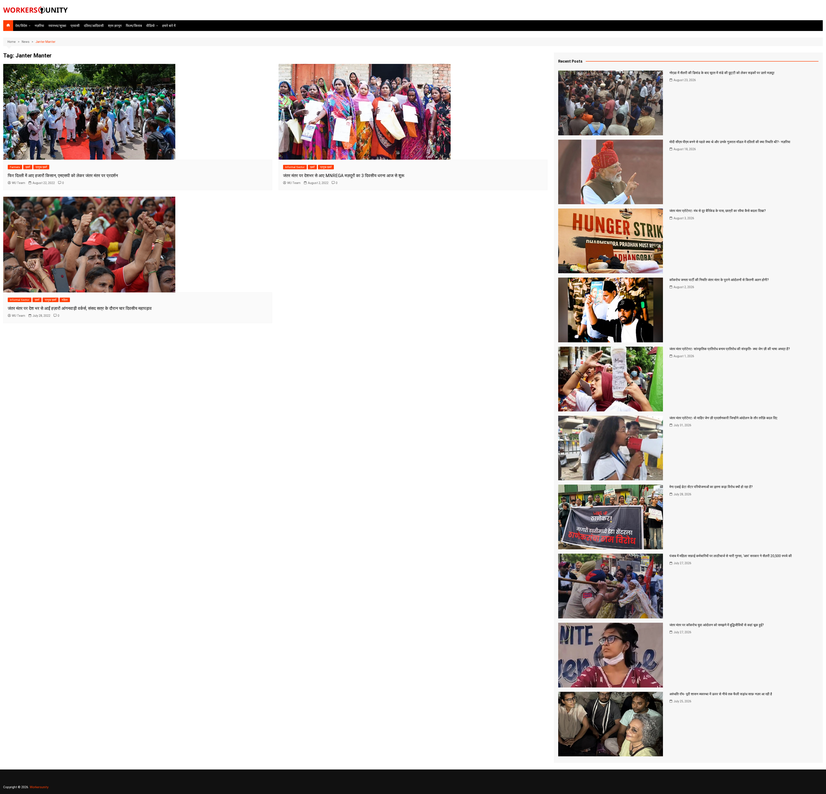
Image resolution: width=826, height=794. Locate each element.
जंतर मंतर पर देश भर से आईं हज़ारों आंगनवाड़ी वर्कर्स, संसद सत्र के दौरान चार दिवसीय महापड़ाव (80, 308)
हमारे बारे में (169, 26)
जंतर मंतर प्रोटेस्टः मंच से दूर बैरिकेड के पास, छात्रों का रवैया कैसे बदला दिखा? (717, 211)
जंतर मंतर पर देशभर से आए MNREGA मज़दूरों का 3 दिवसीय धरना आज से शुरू (343, 175)
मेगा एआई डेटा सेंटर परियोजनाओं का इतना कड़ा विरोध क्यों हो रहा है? (711, 487)
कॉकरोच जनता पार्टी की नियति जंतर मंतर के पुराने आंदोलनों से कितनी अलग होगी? (719, 280)
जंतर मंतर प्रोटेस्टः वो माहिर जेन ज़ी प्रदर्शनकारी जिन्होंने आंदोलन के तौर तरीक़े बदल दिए (723, 418)
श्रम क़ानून (115, 26)
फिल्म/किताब (134, 26)
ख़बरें (27, 167)
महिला (65, 299)
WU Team (18, 183)
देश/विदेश (21, 26)
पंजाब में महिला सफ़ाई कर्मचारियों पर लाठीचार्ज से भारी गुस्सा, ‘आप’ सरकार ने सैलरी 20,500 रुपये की (730, 556)
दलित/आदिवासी (94, 26)
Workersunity (39, 787)
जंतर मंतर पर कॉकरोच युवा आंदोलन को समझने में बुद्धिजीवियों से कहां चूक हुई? (716, 625)
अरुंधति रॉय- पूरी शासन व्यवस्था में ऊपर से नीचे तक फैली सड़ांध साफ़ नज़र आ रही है (720, 694)
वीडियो (150, 26)
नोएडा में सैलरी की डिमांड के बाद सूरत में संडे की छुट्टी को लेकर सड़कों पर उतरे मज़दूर (721, 73)
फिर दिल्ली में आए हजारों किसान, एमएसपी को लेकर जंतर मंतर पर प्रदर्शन (63, 175)
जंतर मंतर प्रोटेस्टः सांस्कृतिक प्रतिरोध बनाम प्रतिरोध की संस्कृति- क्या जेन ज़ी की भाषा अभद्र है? (729, 349)
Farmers (15, 167)
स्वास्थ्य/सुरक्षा (57, 26)
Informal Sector (295, 167)
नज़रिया (39, 26)
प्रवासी (75, 26)
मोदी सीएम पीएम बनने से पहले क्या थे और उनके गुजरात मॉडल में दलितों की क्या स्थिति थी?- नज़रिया (729, 142)
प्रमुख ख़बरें (41, 167)
